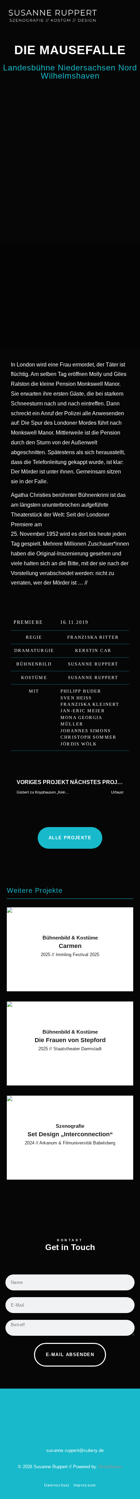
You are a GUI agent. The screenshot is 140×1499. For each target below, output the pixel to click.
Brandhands (110, 1466)
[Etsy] (79, 1430)
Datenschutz (57, 1485)
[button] (132, 14)
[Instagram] (60, 1430)
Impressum (84, 1485)
